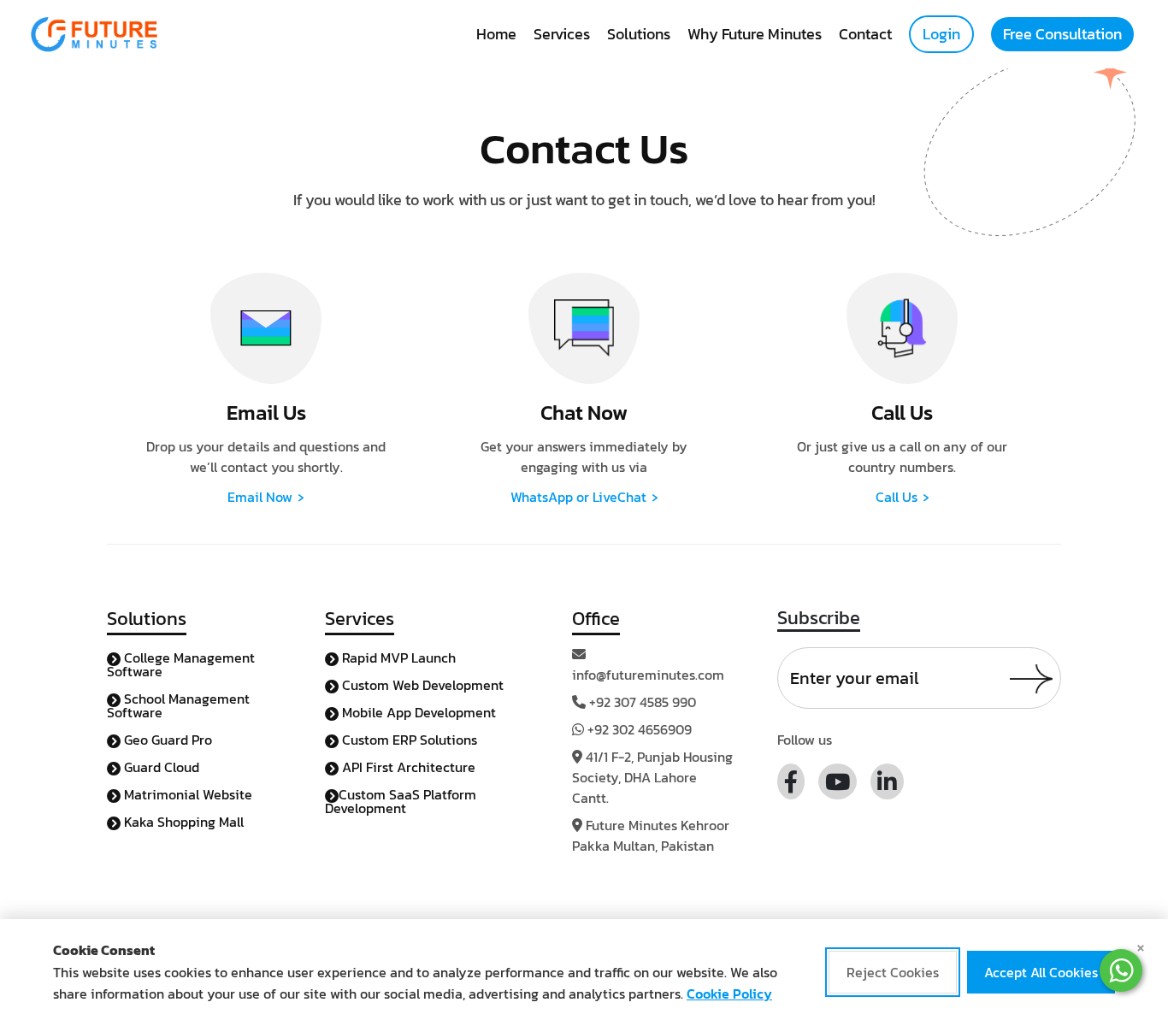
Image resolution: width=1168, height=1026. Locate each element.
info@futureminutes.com (648, 674)
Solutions (638, 33)
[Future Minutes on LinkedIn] (887, 781)
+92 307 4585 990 (642, 702)
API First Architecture (407, 767)
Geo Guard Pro (166, 739)
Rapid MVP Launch (397, 657)
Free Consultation (1062, 33)
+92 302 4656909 (639, 729)
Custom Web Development (421, 685)
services (562, 33)
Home (496, 33)
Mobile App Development (417, 712)
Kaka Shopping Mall (182, 821)
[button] (1121, 970)
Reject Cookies (893, 973)
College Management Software (181, 664)
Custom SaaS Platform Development (400, 801)
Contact (865, 33)
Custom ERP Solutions (408, 739)
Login (941, 33)
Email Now (265, 497)
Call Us (902, 497)
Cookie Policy (729, 993)
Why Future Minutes (754, 33)
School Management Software (178, 705)
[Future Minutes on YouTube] (837, 781)
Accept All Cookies (1041, 973)
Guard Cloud (160, 767)
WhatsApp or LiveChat (584, 497)
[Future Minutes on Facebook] (791, 781)
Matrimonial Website (186, 794)
